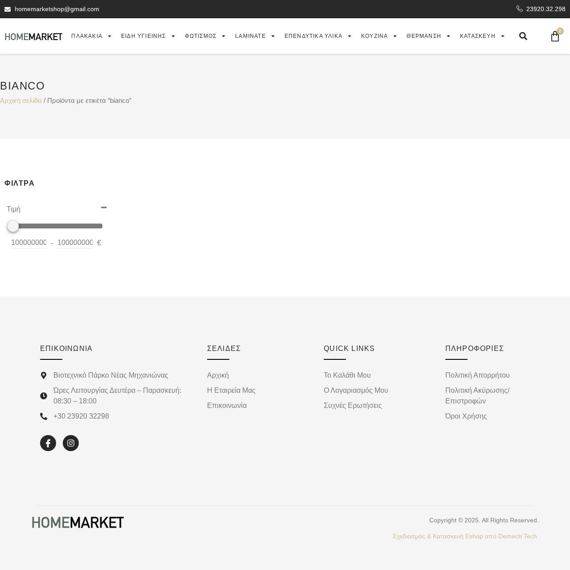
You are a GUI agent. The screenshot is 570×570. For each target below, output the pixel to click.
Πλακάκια (86, 36)
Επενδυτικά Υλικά (313, 36)
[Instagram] (71, 443)
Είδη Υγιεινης (143, 36)
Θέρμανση (424, 36)
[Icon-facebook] (48, 443)
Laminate (250, 36)
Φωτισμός (201, 36)
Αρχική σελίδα (21, 100)
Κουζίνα (374, 36)
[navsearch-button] (523, 36)
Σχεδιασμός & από (466, 536)
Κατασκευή (478, 36)
